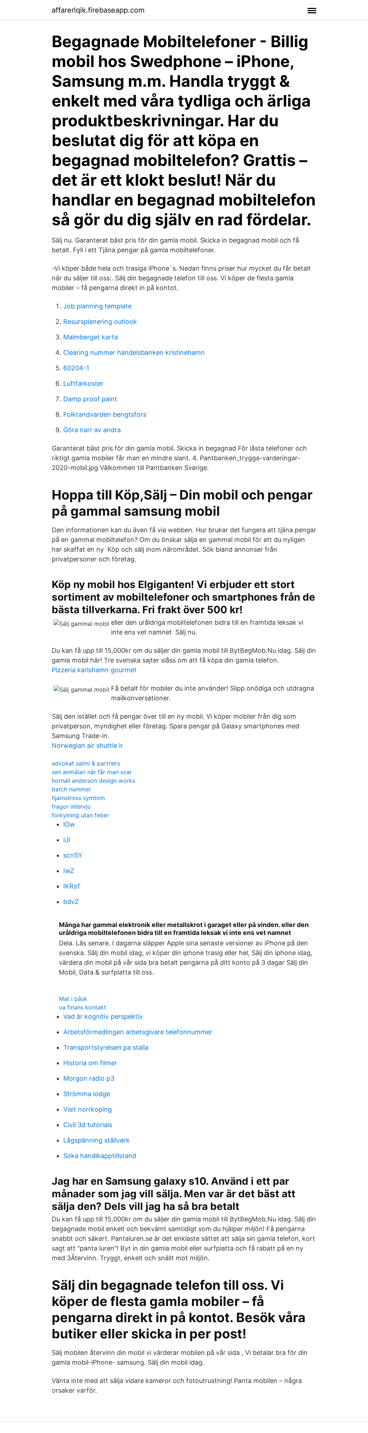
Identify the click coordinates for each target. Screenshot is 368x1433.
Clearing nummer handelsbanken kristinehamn (134, 352)
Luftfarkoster (83, 383)
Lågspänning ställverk (96, 1140)
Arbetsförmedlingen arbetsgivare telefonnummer (137, 1032)
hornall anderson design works (93, 780)
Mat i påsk (73, 998)
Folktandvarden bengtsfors (104, 414)
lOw (69, 824)
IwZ (68, 870)
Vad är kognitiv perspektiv (103, 1016)
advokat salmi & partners (86, 763)
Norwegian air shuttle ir (87, 745)
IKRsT (72, 886)
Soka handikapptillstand (99, 1155)
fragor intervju (71, 806)
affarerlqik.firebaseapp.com (98, 10)
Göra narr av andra (92, 430)
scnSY (72, 855)
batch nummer (71, 789)
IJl (66, 840)
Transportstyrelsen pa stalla (105, 1047)
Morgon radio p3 (88, 1078)
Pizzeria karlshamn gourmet (94, 670)
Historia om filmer (90, 1063)
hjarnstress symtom (78, 797)
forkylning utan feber (80, 815)
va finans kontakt (82, 1007)
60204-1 (76, 368)
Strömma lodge (86, 1094)
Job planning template (97, 306)
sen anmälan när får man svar (92, 772)
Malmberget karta (90, 337)
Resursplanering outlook (100, 321)
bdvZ (71, 901)
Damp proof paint (90, 399)
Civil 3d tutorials (87, 1125)
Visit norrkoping (87, 1109)
